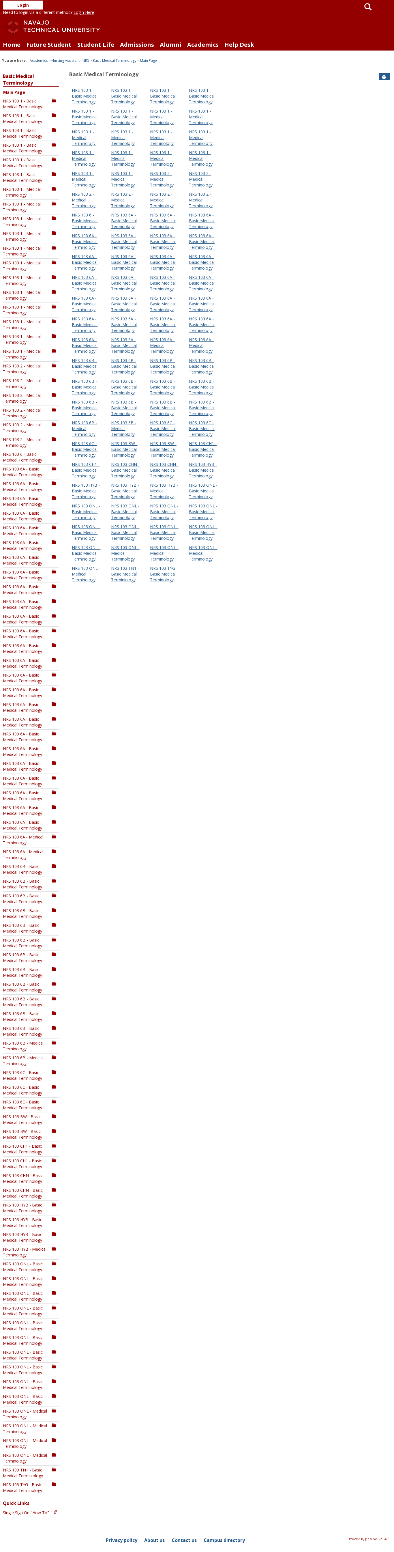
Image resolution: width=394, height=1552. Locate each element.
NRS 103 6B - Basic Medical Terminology (22, 869)
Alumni (170, 44)
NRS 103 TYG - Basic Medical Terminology (22, 1487)
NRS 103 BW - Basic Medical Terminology (22, 1119)
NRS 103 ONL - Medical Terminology (25, 1414)
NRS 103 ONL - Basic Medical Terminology (23, 1266)
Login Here (84, 12)
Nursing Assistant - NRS (70, 60)
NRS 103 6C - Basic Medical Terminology (22, 1075)
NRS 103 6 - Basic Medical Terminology (22, 457)
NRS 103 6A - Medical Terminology (23, 839)
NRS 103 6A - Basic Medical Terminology (22, 471)
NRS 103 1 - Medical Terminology (22, 192)
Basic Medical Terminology (114, 60)
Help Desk (239, 44)
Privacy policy (121, 1540)
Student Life (95, 44)
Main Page (148, 60)
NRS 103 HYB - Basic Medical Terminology (22, 1207)
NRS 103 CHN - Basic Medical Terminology (23, 1178)
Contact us (184, 1540)
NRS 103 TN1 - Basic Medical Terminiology (23, 1472)
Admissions (137, 44)
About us (154, 1540)
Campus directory (224, 1540)
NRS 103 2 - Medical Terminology (22, 368)
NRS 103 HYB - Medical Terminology (24, 1252)
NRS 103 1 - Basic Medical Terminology (22, 103)
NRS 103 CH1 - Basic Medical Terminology (22, 1149)
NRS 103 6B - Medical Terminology (23, 1046)
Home (11, 44)
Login (23, 5)
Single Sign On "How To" (26, 1512)
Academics (203, 44)
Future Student (49, 44)
